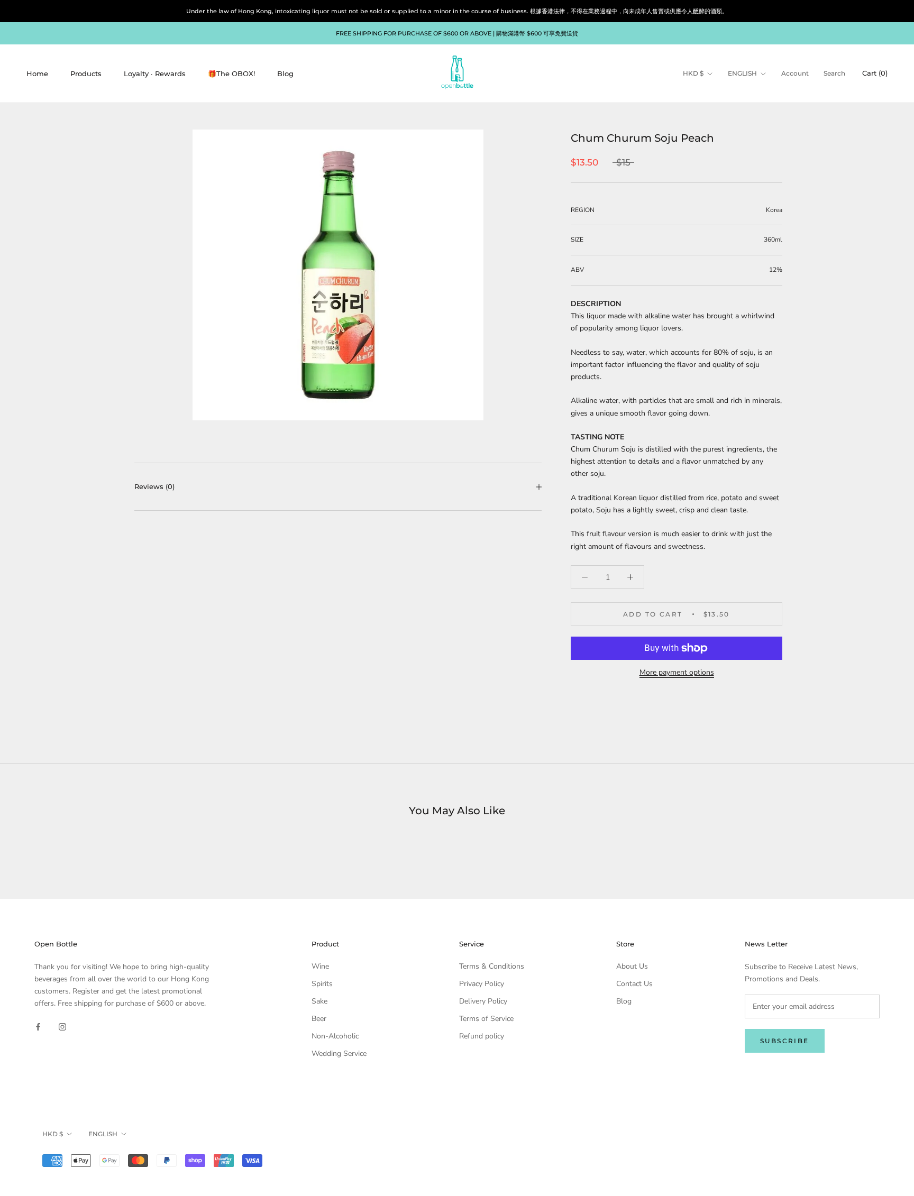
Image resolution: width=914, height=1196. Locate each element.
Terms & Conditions (491, 966)
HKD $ (693, 74)
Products (86, 73)
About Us (632, 966)
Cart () (875, 73)
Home (37, 73)
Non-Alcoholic (335, 1036)
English (742, 74)
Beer (319, 1019)
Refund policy (481, 1036)
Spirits (322, 984)
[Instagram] (62, 1026)
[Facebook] (38, 1026)
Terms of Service (486, 1019)
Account (795, 74)
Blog (285, 73)
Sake (319, 1001)
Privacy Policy (481, 984)
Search (834, 74)
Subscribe (784, 1041)
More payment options (676, 672)
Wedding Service (339, 1053)
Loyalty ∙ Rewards (155, 73)
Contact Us (634, 984)
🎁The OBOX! (231, 73)
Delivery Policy (483, 1001)
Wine (320, 966)
